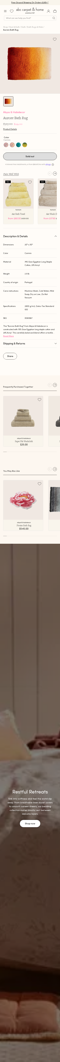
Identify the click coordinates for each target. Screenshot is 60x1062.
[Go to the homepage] (30, 13)
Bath (23, 27)
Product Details (10, 129)
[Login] (48, 11)
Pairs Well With (11, 173)
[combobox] (30, 18)
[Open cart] (55, 11)
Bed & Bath (14, 27)
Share (10, 356)
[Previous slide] (50, 173)
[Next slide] (55, 173)
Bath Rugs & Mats (35, 27)
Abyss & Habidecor (14, 112)
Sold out (30, 156)
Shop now (30, 823)
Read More (8, 336)
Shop (5, 27)
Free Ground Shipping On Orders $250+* (30, 2)
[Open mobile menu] (5, 11)
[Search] (54, 18)
